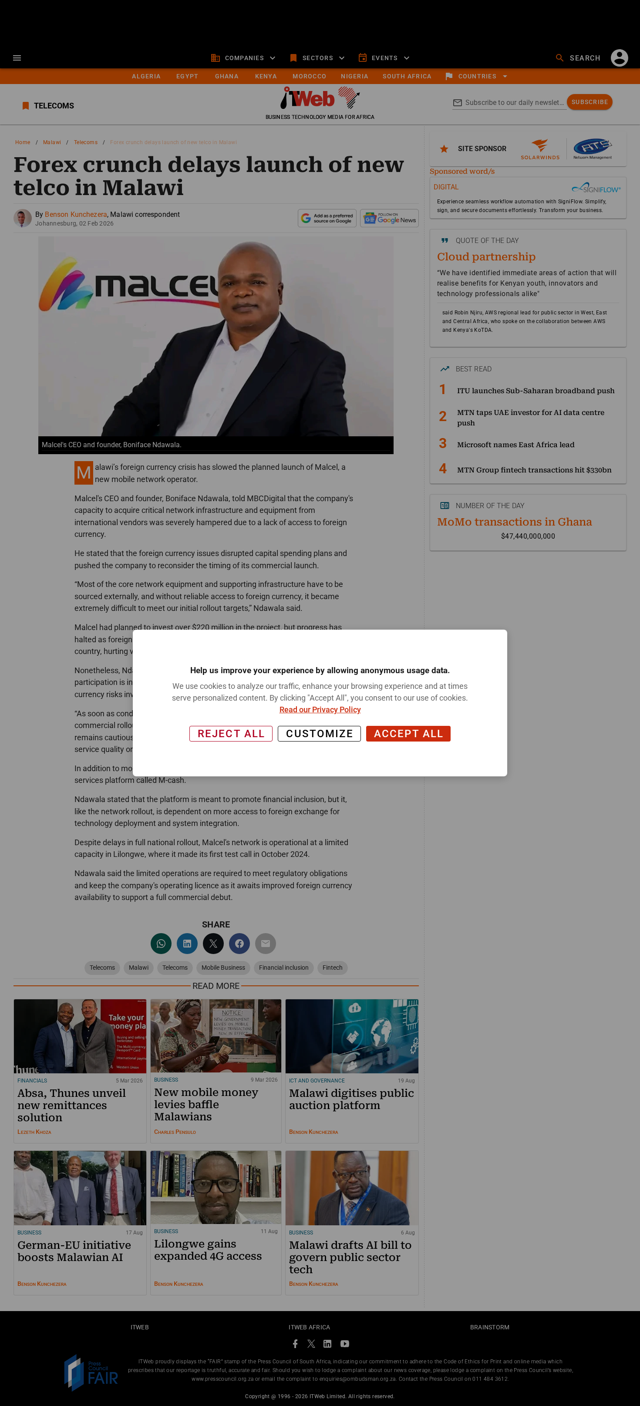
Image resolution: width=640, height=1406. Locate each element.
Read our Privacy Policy (320, 709)
